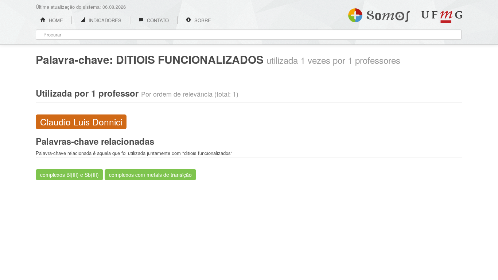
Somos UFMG (379, 14)
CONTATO (157, 20)
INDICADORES (104, 20)
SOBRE (202, 20)
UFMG (441, 17)
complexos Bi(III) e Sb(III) (69, 174)
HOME (55, 20)
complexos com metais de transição (150, 174)
